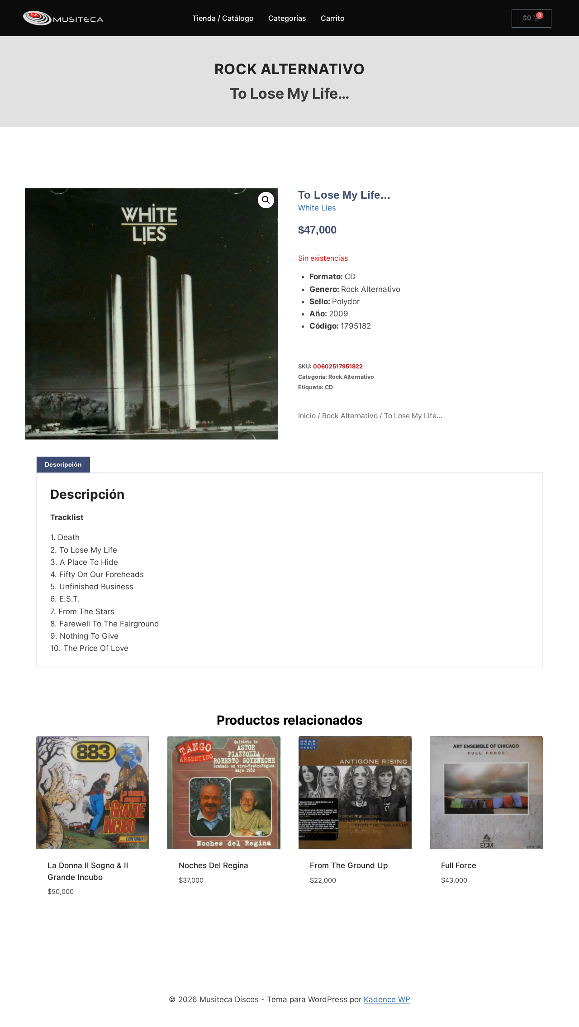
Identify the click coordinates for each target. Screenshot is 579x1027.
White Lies (317, 207)
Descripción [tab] (63, 464)
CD (329, 387)
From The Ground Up (349, 865)
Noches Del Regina (213, 865)
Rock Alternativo (289, 69)
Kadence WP (387, 999)
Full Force (458, 865)
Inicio (307, 415)
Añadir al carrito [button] (213, 907)
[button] (266, 200)
